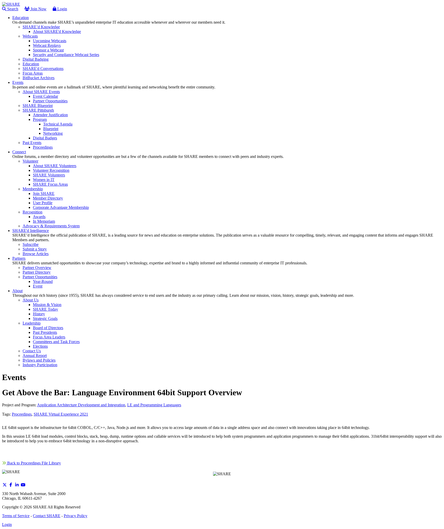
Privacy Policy (75, 516)
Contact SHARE (46, 516)
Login (61, 9)
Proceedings (22, 414)
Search (12, 9)
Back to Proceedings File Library (33, 463)
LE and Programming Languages (154, 405)
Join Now (38, 9)
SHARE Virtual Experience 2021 (61, 414)
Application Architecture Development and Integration (81, 405)
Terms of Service (16, 516)
